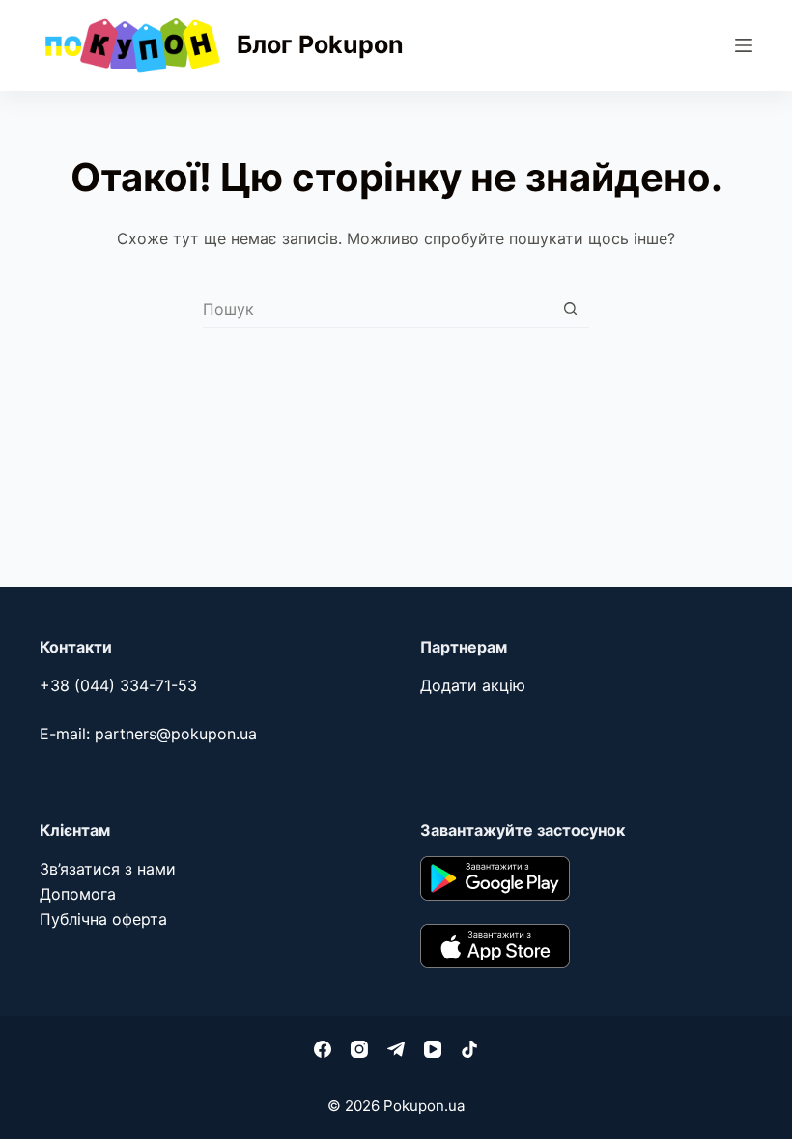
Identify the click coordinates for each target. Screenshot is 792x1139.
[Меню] (743, 45)
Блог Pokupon (320, 44)
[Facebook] (322, 1049)
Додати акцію (472, 685)
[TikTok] (469, 1049)
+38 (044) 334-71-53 (118, 685)
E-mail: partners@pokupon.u (144, 733)
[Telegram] (396, 1049)
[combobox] (377, 309)
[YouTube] (432, 1049)
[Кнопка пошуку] (570, 308)
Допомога (78, 893)
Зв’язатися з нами (108, 868)
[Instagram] (359, 1049)
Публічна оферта (103, 919)
